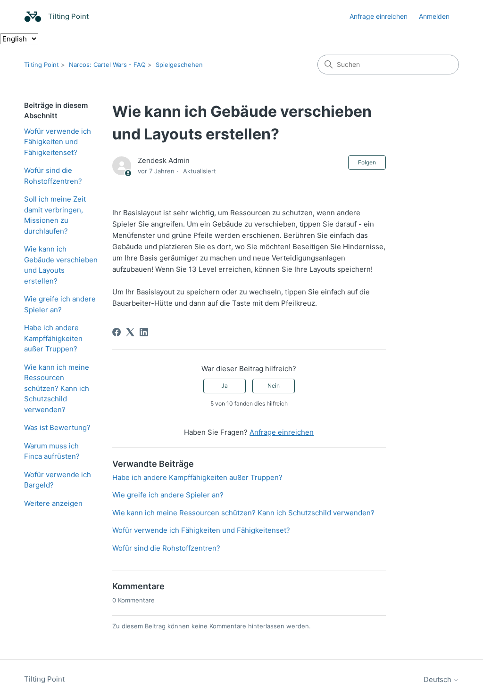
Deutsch (438, 679)
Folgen (367, 162)
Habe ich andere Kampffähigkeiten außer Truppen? (53, 338)
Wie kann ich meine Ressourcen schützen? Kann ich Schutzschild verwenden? (56, 388)
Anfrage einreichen (379, 16)
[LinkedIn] (144, 332)
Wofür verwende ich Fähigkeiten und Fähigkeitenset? (57, 142)
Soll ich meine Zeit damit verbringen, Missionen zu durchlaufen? (55, 215)
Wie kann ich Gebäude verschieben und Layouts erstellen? (61, 264)
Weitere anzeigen (53, 503)
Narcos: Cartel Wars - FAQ (107, 64)
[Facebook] (116, 332)
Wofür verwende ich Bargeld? (57, 480)
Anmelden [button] (434, 16)
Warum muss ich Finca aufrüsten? (52, 451)
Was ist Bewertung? (57, 427)
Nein (273, 385)
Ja (224, 385)
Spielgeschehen (179, 64)
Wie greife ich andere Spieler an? (60, 304)
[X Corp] (130, 332)
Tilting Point (41, 64)
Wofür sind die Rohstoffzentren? (53, 176)
